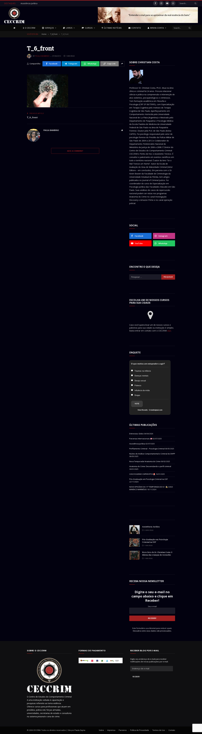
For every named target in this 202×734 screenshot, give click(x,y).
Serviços (49, 28)
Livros (69, 28)
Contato (136, 28)
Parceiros (123, 730)
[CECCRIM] (14, 15)
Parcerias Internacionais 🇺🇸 (140, 438)
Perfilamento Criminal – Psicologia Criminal (147, 448)
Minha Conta (157, 28)
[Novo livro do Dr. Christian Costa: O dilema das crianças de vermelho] (134, 555)
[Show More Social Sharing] (122, 63)
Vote (137, 404)
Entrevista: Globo (136, 433)
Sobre (101, 730)
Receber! (136, 676)
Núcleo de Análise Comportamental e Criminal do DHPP (152, 453)
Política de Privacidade (139, 730)
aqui (169, 330)
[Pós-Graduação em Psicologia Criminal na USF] (134, 542)
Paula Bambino (42, 56)
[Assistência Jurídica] (134, 529)
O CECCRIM (30, 28)
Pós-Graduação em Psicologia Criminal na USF (148, 479)
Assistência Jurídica (29, 3)
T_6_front (32, 117)
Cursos (89, 28)
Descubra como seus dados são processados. (152, 631)
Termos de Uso (158, 730)
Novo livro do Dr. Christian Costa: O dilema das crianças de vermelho (157, 553)
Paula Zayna (80, 730)
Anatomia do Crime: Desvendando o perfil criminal (150, 466)
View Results (143, 410)
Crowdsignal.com (155, 410)
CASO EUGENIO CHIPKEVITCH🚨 (142, 474)
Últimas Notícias (113, 28)
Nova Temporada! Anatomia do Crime (145, 461)
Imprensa (111, 730)
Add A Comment (75, 151)
